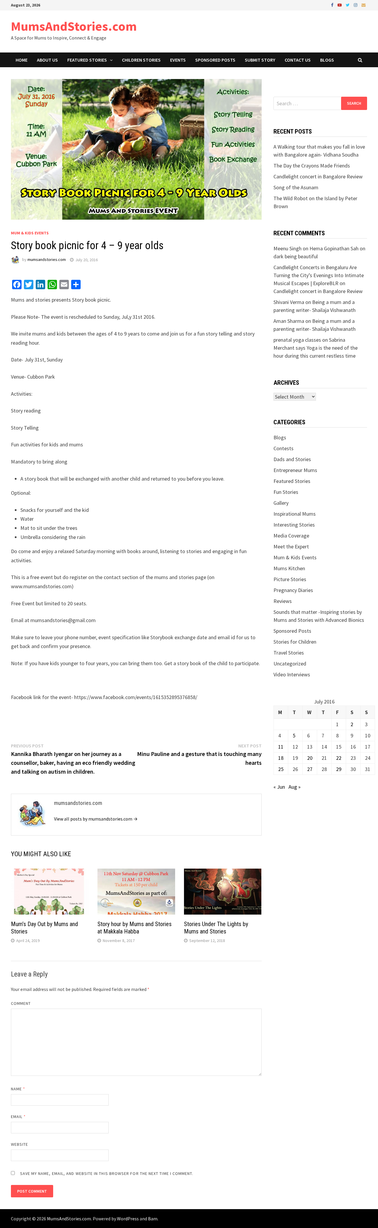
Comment (21, 1003)
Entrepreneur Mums (295, 470)
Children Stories (141, 60)
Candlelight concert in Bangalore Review (318, 176)
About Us (47, 60)
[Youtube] (340, 4)
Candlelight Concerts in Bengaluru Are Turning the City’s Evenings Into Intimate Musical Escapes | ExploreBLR (318, 275)
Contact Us (298, 60)
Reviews (282, 601)
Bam (152, 1219)
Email (18, 1116)
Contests (283, 448)
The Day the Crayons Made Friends (311, 165)
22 (338, 757)
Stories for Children (294, 641)
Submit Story (260, 60)
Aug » (295, 786)
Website (19, 1144)
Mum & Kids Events (30, 233)
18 (281, 757)
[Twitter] (348, 4)
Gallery (281, 502)
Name (18, 1088)
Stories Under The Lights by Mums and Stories (216, 927)
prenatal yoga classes (297, 339)
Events (178, 60)
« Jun (279, 786)
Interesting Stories (294, 524)
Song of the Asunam (295, 187)
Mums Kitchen (289, 568)
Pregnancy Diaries (293, 590)
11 (281, 746)
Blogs (327, 60)
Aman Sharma (288, 321)
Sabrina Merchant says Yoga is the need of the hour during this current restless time (315, 347)
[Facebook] (333, 4)
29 (338, 769)
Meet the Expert (291, 546)
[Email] (363, 4)
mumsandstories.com (46, 259)
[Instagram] (356, 4)
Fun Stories (285, 492)
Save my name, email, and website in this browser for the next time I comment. (106, 1173)
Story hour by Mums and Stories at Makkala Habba (134, 927)
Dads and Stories (292, 459)
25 (281, 769)
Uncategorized (289, 663)
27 (309, 769)
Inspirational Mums (294, 513)
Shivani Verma (288, 302)
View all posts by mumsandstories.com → (96, 819)
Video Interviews (291, 674)
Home (21, 60)
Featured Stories (87, 60)
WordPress (128, 1219)
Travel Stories (288, 652)
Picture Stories (289, 579)
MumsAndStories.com (74, 26)
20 (309, 757)
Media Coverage (291, 535)
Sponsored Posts (215, 60)
